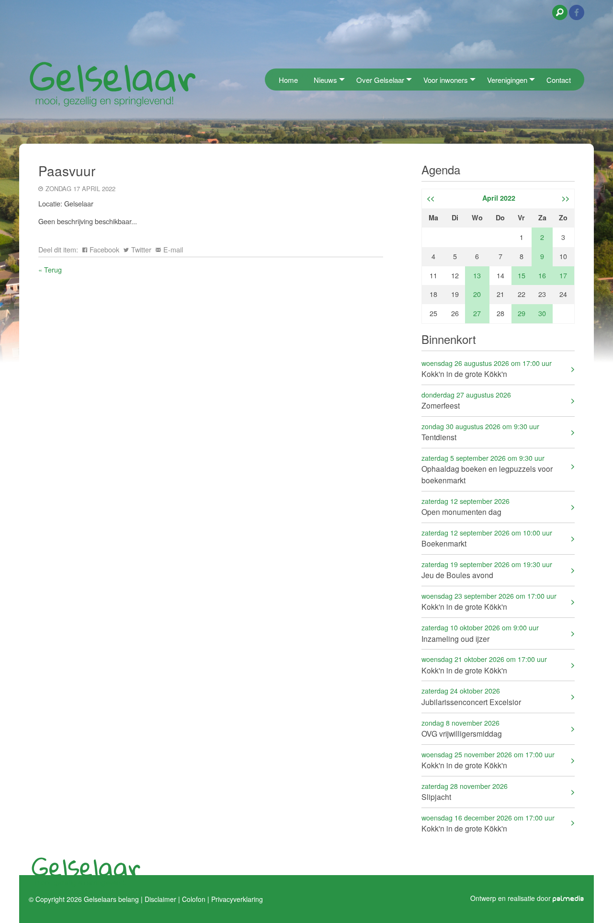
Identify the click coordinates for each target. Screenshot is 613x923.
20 (477, 294)
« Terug (50, 269)
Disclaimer (160, 899)
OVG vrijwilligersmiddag (461, 728)
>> (565, 198)
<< (430, 198)
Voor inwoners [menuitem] (445, 80)
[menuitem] (268, 79)
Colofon (193, 899)
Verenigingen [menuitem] (507, 80)
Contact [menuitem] (558, 80)
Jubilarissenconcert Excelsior (471, 696)
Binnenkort (448, 338)
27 (477, 313)
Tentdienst (480, 432)
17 (563, 275)
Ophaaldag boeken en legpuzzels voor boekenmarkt (487, 469)
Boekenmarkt (486, 538)
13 (477, 275)
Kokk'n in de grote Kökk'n (486, 368)
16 (542, 275)
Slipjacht (464, 791)
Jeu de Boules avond (486, 569)
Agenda (440, 169)
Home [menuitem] (288, 80)
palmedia (568, 898)
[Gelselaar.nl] (112, 84)
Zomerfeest (466, 400)
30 (542, 313)
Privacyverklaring (237, 899)
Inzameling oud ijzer (480, 633)
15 (521, 275)
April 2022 (498, 198)
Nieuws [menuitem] (325, 80)
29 (521, 313)
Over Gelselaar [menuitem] (380, 80)
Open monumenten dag (465, 506)
